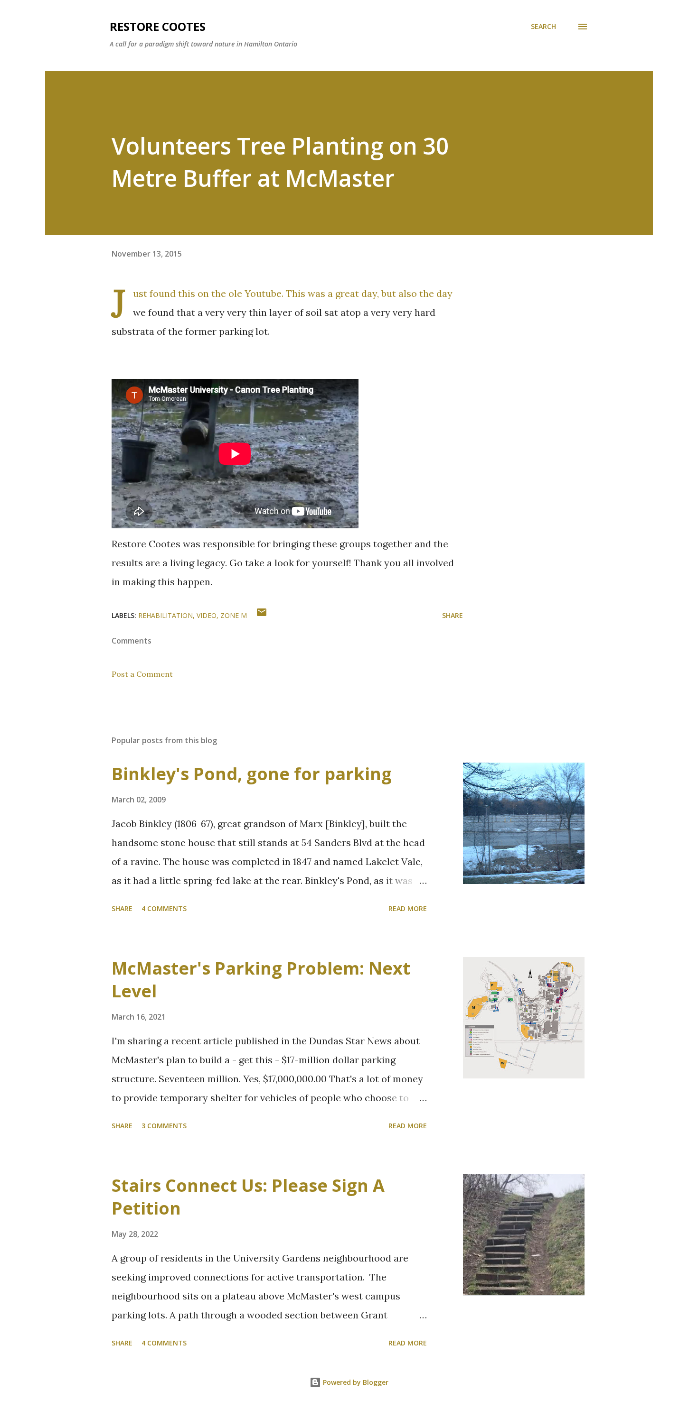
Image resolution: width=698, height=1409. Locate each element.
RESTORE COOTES (158, 26)
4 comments (164, 908)
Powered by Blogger (354, 1382)
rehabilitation (165, 615)
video (207, 615)
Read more (407, 908)
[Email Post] (261, 615)
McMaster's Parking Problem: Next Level (261, 980)
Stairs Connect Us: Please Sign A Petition (248, 1197)
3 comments (164, 1125)
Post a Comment (142, 674)
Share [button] (452, 615)
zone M (233, 615)
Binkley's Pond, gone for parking (252, 773)
